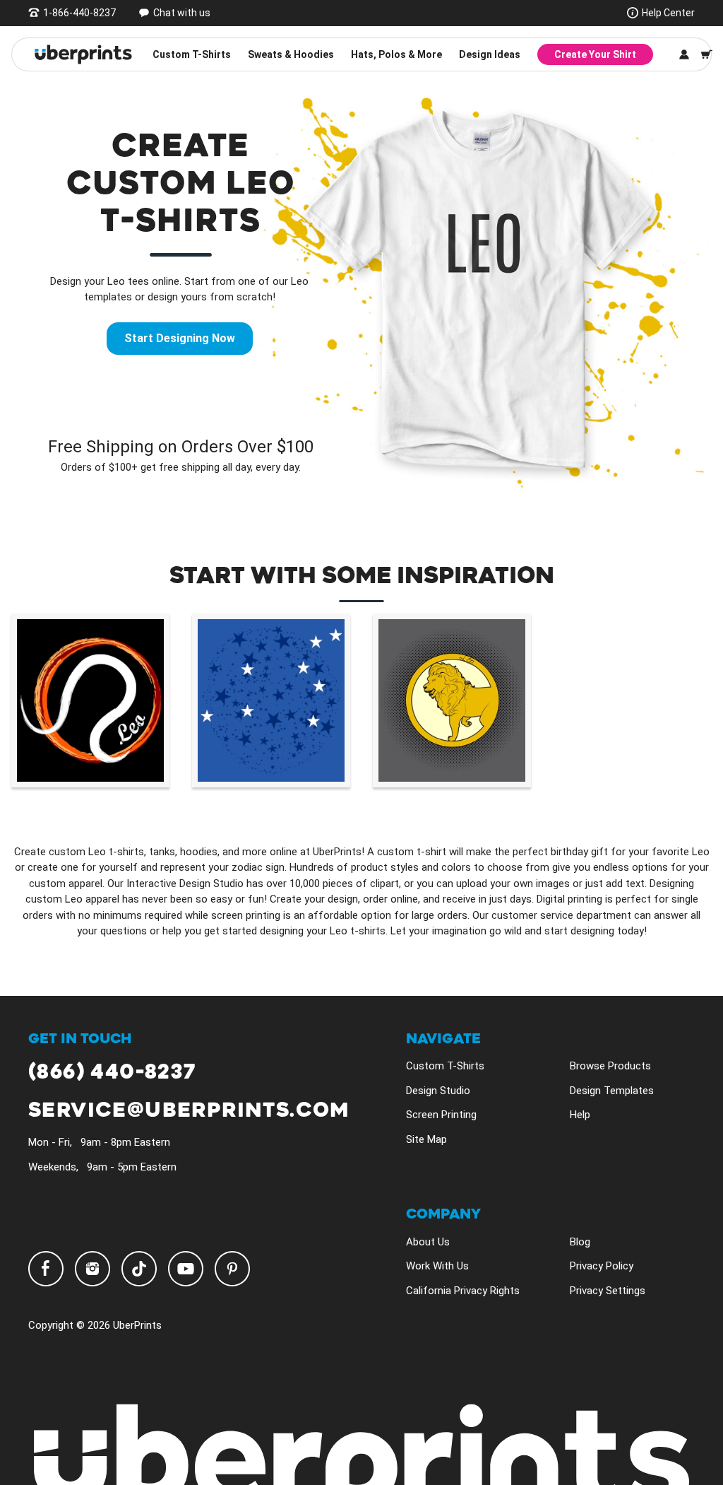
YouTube (185, 1268)
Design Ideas (489, 54)
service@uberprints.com (188, 1111)
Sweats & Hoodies (291, 54)
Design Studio (438, 1090)
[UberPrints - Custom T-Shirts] (83, 54)
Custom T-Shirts (192, 54)
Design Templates (612, 1090)
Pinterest (232, 1268)
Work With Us (437, 1266)
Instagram (92, 1268)
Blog (580, 1241)
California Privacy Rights (463, 1290)
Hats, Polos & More (396, 54)
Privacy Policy (601, 1266)
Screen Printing (441, 1114)
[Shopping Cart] (706, 54)
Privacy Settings (607, 1290)
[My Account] (684, 54)
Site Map (426, 1139)
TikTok (139, 1268)
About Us (428, 1241)
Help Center (668, 12)
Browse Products (610, 1066)
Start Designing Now (179, 338)
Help (580, 1114)
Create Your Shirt (595, 54)
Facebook (46, 1268)
